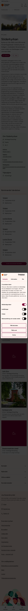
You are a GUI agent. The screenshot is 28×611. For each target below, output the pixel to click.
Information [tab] (14, 279)
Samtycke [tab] (5, 279)
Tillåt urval (14, 330)
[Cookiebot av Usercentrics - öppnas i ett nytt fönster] (20, 275)
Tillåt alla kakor (14, 325)
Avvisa (14, 335)
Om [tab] (23, 279)
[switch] (24, 309)
